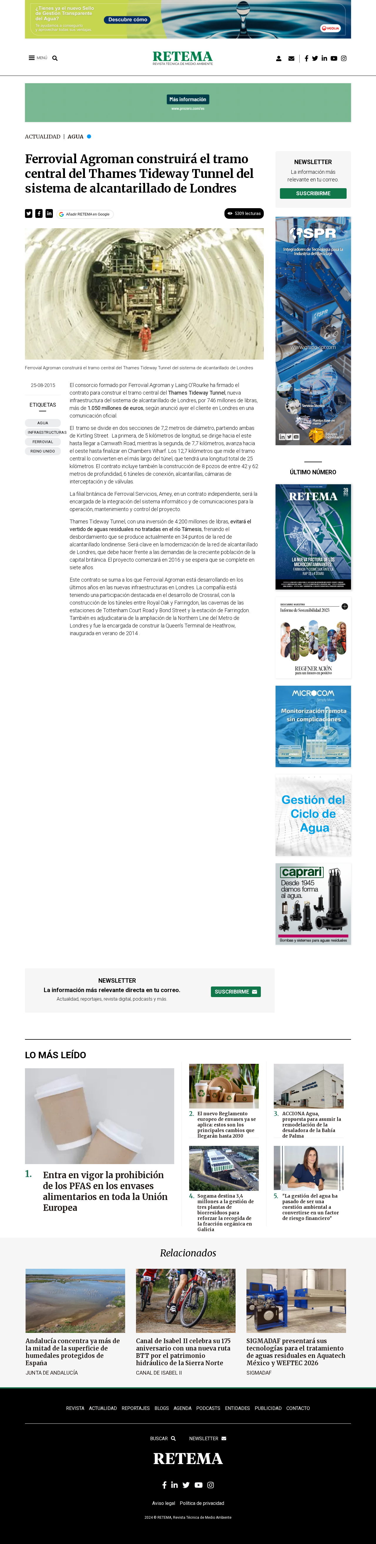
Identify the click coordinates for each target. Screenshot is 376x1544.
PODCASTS (208, 1408)
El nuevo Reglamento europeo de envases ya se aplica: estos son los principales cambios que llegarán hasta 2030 (226, 1125)
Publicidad (268, 1408)
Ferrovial (43, 442)
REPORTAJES (136, 1408)
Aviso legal (163, 1503)
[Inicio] (184, 58)
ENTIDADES (237, 1408)
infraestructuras (44, 432)
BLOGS (162, 1408)
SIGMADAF (258, 1373)
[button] (28, 213)
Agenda (183, 1408)
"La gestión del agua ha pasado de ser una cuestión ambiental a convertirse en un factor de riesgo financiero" (310, 1207)
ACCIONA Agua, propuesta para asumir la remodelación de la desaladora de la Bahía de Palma (311, 1125)
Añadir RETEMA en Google (88, 214)
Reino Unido (43, 451)
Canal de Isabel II (159, 1373)
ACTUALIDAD (103, 1408)
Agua (75, 136)
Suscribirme (313, 193)
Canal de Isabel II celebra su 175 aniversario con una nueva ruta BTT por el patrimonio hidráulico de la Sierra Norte (183, 1352)
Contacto (298, 1408)
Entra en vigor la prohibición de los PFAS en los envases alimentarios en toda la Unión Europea (105, 1191)
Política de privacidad (202, 1503)
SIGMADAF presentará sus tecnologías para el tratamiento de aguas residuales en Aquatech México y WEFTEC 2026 (295, 1352)
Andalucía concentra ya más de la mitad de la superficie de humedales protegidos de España (73, 1352)
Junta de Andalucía (52, 1373)
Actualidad (43, 136)
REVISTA (75, 1408)
